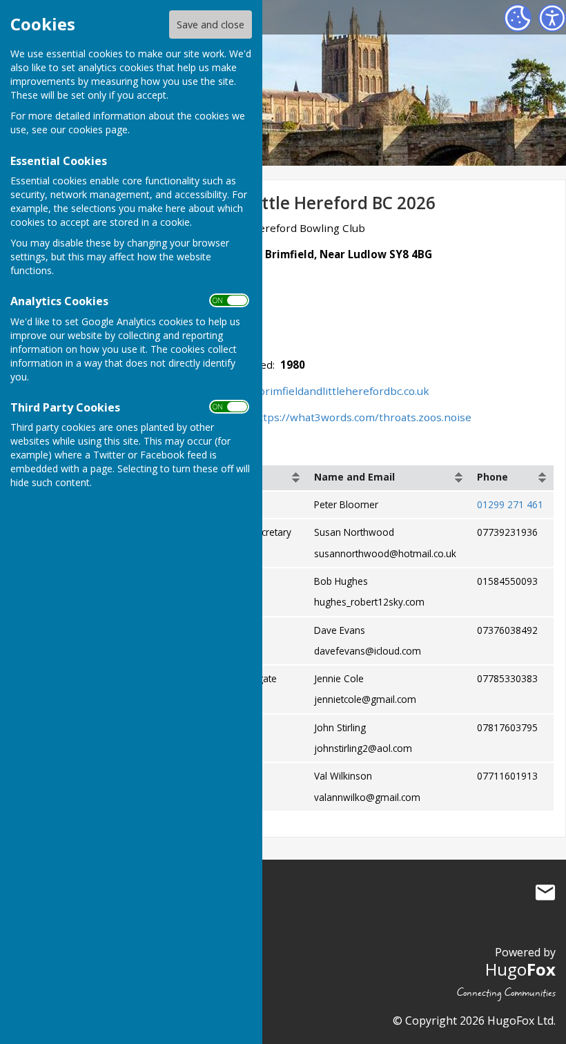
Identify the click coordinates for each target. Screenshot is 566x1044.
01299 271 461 (510, 504)
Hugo (520, 969)
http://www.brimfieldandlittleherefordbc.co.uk (314, 391)
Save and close (210, 24)
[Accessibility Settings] (552, 18)
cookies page (98, 129)
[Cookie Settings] (517, 18)
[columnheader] (388, 478)
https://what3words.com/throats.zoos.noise (361, 417)
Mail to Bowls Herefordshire (545, 892)
